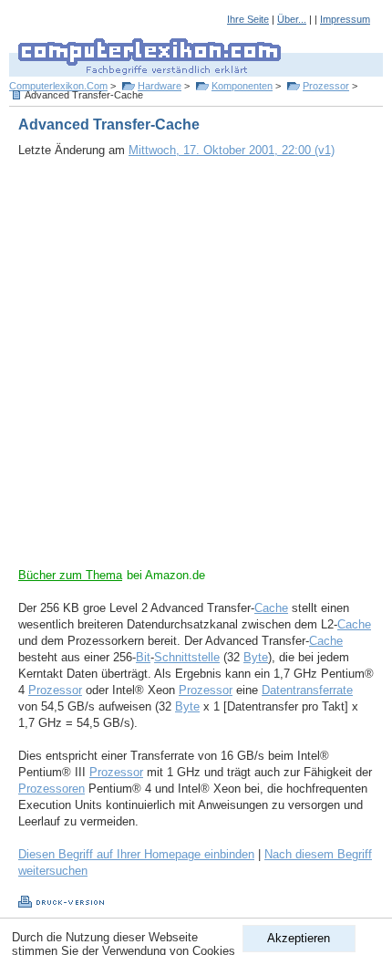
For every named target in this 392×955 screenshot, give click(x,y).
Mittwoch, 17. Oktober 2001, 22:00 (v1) (232, 150)
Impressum (345, 19)
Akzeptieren (298, 938)
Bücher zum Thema (70, 575)
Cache (271, 608)
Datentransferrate (307, 690)
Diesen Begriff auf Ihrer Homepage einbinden (136, 854)
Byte (255, 657)
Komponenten (242, 85)
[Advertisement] (196, 371)
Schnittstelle (187, 657)
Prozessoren (51, 788)
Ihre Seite (248, 19)
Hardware (159, 85)
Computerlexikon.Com (58, 85)
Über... (291, 19)
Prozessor (326, 85)
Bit (143, 657)
